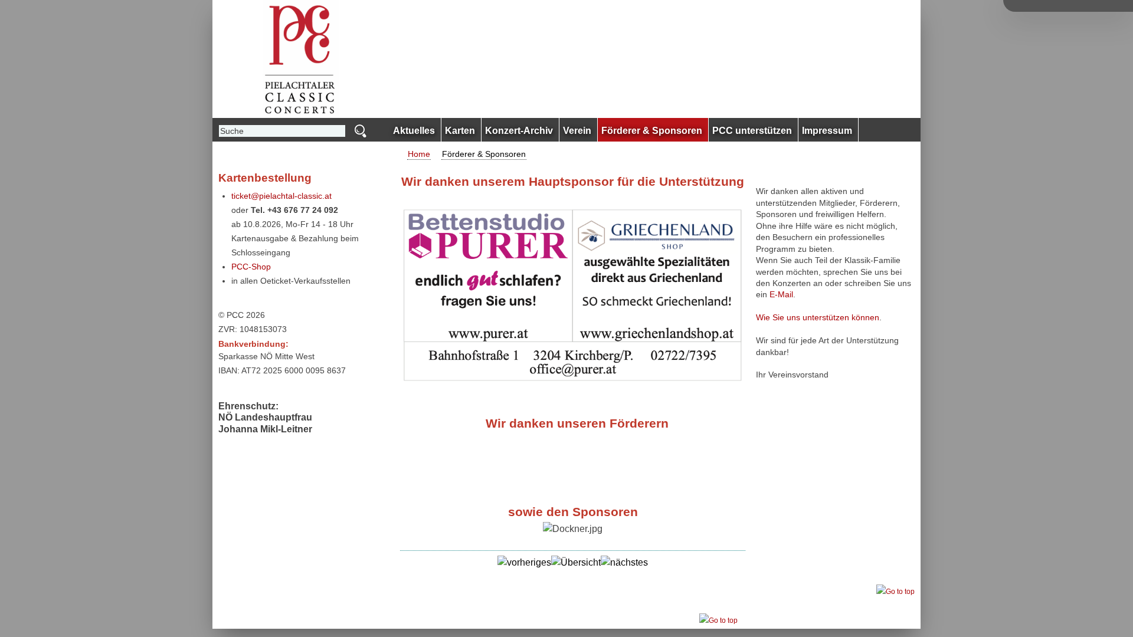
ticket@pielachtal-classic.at (281, 196)
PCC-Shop (251, 266)
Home (419, 154)
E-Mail (781, 294)
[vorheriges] (524, 562)
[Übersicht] (576, 562)
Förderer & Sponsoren (484, 154)
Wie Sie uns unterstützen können (817, 317)
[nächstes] (624, 562)
